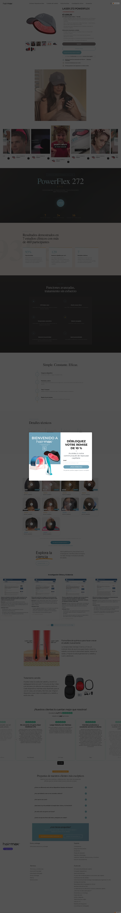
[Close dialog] (31, 434)
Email (64, 460)
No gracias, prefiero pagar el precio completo (76, 470)
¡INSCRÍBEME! (76, 467)
